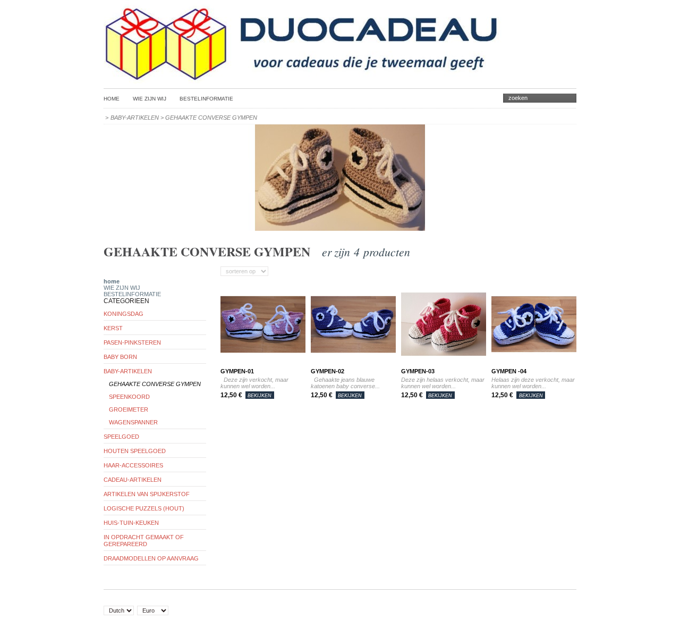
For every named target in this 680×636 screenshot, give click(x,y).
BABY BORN (120, 357)
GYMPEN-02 (327, 371)
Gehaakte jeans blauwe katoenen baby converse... (345, 382)
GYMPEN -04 (508, 371)
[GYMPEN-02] (353, 365)
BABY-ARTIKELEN (134, 117)
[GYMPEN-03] (443, 365)
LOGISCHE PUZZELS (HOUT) (144, 508)
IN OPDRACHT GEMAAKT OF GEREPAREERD (144, 540)
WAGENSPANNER (133, 422)
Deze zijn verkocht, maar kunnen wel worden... (254, 382)
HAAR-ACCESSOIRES (133, 465)
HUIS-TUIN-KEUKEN (131, 523)
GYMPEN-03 (418, 371)
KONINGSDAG (123, 314)
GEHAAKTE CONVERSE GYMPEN (155, 384)
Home (112, 99)
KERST (113, 328)
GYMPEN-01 (237, 371)
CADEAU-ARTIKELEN (133, 479)
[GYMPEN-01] (262, 365)
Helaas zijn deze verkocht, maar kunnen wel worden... (533, 382)
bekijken (259, 395)
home (112, 281)
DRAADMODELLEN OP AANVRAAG (151, 558)
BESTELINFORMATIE (206, 99)
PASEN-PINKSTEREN (132, 342)
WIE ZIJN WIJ (149, 99)
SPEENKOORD (129, 397)
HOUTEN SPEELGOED (135, 451)
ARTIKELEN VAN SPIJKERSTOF (147, 494)
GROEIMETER (128, 409)
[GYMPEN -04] (533, 365)
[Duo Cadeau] (303, 78)
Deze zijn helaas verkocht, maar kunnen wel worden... (442, 382)
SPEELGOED (121, 436)
